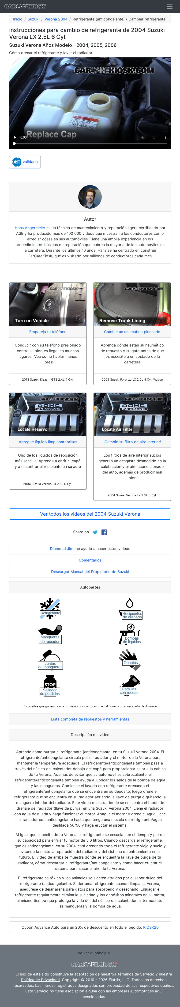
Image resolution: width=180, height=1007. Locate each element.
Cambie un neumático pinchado (132, 331)
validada (30, 161)
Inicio (17, 19)
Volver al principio (94, 953)
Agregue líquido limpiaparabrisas (48, 441)
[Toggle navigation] (169, 6)
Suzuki (33, 19)
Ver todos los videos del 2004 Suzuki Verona (90, 514)
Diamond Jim (61, 548)
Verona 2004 (56, 19)
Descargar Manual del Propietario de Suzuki (90, 571)
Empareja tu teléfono (48, 331)
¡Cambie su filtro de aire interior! (132, 441)
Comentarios (90, 560)
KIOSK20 (151, 927)
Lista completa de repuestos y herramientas (90, 719)
